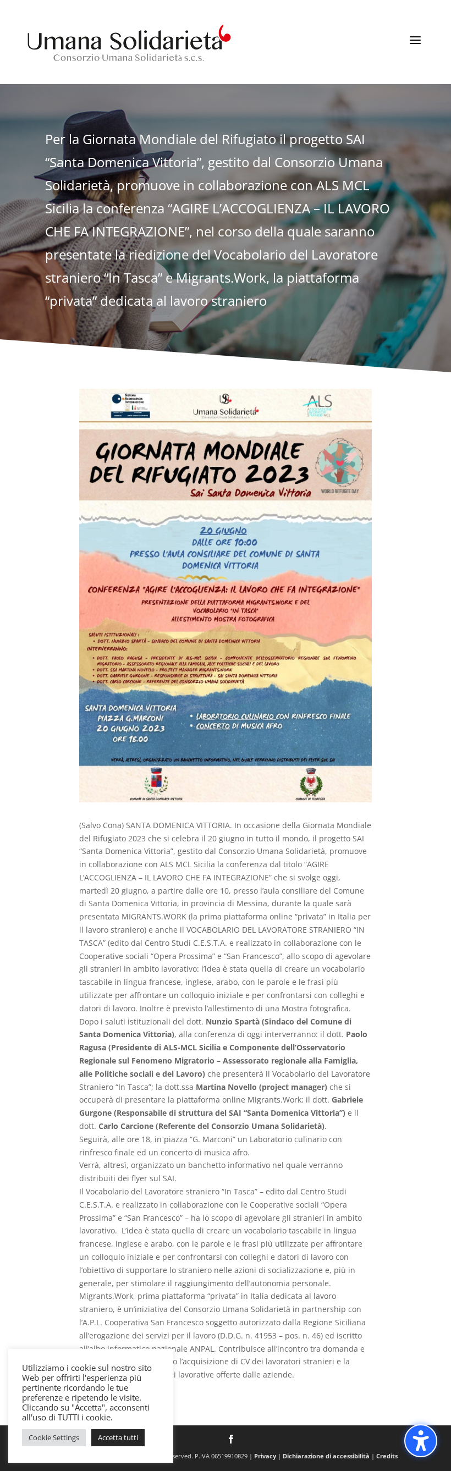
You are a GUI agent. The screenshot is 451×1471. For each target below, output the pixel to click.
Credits (387, 1456)
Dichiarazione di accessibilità (326, 1456)
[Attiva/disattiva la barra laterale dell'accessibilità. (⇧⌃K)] (420, 1440)
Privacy (265, 1456)
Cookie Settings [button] (54, 1437)
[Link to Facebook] (231, 1440)
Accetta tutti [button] (118, 1437)
